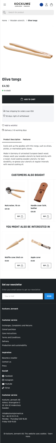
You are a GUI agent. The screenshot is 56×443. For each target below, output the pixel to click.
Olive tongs (32, 20)
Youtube (8, 384)
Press (4, 366)
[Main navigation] (4, 4)
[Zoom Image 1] (28, 51)
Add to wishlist (10, 125)
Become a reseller (9, 358)
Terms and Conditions (11, 337)
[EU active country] (41, 4)
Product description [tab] (11, 139)
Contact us (6, 361)
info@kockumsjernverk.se (12, 413)
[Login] (46, 4)
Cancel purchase (9, 329)
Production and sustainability (14, 345)
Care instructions (9, 333)
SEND (49, 296)
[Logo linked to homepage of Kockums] (22, 5)
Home (4, 20)
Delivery (5, 341)
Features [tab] (26, 139)
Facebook (9, 376)
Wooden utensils (17, 20)
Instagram (9, 380)
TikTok (7, 388)
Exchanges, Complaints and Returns (17, 325)
